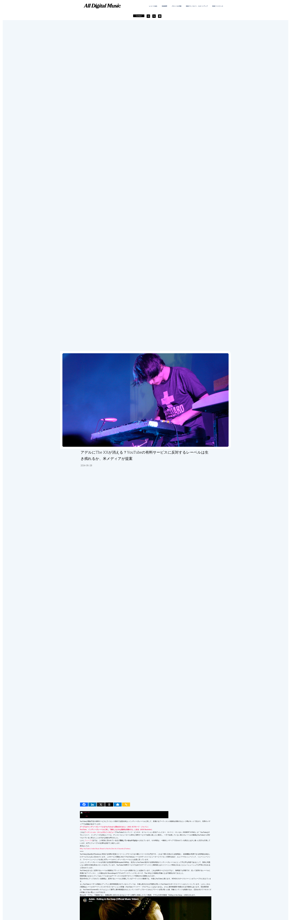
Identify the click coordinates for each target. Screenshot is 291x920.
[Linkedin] (159, 16)
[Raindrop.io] (118, 804)
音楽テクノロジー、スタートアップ (197, 6)
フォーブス (89, 840)
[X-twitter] (154, 16)
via (87, 816)
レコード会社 (153, 6)
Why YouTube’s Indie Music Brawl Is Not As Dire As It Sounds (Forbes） (105, 848)
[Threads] (109, 804)
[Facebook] (84, 804)
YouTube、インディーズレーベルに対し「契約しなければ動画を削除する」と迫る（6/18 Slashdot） (116, 829)
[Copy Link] (126, 804)
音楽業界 (164, 6)
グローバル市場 (176, 6)
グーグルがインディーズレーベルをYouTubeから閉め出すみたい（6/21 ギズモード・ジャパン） (114, 827)
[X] (101, 804)
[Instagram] (148, 16)
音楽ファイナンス (217, 6)
